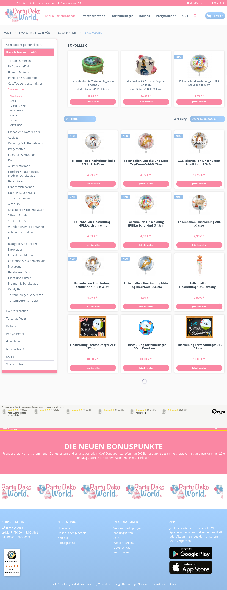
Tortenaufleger (16, 318)
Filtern (73, 118)
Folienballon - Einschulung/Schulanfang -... (199, 285)
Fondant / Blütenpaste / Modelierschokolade (24, 174)
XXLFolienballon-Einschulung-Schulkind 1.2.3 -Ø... (199, 162)
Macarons (14, 266)
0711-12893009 (18, 528)
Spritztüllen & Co (19, 221)
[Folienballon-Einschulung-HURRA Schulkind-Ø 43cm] (199, 65)
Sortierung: (180, 119)
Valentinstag (16, 124)
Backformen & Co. (20, 272)
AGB (116, 538)
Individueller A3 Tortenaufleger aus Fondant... (146, 83)
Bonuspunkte (67, 543)
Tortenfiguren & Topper (24, 301)
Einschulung (16, 96)
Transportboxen (19, 198)
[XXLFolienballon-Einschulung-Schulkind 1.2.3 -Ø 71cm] (199, 143)
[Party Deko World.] (38, 491)
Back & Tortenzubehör (22, 52)
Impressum (121, 552)
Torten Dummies (19, 61)
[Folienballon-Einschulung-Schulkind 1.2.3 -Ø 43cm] (93, 265)
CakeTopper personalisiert (24, 45)
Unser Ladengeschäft (72, 533)
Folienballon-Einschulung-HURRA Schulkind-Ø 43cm (199, 83)
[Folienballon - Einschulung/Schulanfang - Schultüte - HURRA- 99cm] (199, 265)
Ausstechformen (19, 166)
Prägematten (17, 149)
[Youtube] (24, 3)
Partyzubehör (15, 334)
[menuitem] (196, 3)
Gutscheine (13, 341)
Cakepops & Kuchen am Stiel (27, 261)
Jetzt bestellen (199, 101)
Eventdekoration (17, 311)
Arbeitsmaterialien (20, 232)
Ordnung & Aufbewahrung (25, 143)
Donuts (13, 160)
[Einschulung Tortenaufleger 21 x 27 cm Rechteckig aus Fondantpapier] (93, 327)
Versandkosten (105, 584)
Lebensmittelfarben (21, 187)
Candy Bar (15, 289)
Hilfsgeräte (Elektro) (21, 66)
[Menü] (18, 551)
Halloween (15, 120)
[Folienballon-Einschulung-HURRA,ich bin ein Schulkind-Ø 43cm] (93, 204)
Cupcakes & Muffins (21, 255)
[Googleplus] (17, 3)
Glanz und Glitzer (19, 278)
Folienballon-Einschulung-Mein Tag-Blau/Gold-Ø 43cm (146, 285)
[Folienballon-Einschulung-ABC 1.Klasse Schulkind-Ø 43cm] (199, 204)
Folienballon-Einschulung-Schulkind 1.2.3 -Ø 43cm (92, 285)
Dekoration (15, 249)
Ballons (11, 326)
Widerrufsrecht (124, 543)
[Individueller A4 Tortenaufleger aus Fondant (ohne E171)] (93, 65)
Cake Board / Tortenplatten (26, 210)
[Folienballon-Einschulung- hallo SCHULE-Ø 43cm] (93, 143)
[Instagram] (21, 3)
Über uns (64, 528)
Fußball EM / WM (18, 105)
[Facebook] (14, 3)
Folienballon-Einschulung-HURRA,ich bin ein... (92, 223)
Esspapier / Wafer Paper (24, 132)
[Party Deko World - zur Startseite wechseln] (22, 15)
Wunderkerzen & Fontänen (26, 227)
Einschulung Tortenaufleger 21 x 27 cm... (93, 346)
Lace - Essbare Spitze (22, 193)
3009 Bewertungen (11, 429)
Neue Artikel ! (15, 349)
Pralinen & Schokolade (23, 284)
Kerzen (12, 238)
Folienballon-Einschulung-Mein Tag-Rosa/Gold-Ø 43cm (146, 162)
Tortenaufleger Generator (25, 295)
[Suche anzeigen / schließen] (195, 16)
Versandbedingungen (128, 528)
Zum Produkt (93, 101)
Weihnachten (16, 110)
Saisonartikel (16, 89)
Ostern (13, 100)
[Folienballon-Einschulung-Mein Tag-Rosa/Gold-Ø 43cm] (146, 143)
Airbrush (14, 204)
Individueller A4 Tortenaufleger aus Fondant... (93, 83)
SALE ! (10, 357)
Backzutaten (16, 181)
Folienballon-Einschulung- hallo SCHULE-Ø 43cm (92, 162)
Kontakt (63, 538)
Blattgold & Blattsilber (22, 244)
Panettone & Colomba (23, 78)
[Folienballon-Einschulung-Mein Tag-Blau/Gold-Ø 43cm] (146, 265)
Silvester (14, 115)
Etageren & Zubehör (21, 155)
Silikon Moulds (17, 215)
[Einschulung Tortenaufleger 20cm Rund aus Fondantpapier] (146, 327)
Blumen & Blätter (19, 72)
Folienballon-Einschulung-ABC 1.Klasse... (199, 223)
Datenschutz (122, 548)
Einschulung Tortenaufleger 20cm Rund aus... (146, 346)
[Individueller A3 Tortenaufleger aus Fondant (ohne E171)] (146, 65)
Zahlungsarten (123, 533)
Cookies (13, 138)
